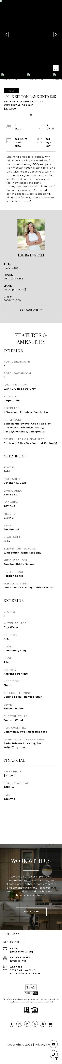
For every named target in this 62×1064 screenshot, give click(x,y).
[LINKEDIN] (27, 1024)
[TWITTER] (35, 1024)
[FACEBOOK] (11, 1024)
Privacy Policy (45, 1044)
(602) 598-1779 (18, 961)
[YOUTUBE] (50, 1024)
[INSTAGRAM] (19, 1024)
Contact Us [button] (31, 911)
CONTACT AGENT (31, 310)
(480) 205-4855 (13, 278)
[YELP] (43, 1024)
